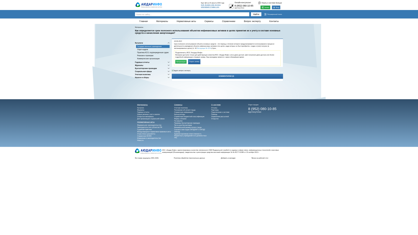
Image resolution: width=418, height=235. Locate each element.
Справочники (228, 21)
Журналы (139, 65)
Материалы (162, 21)
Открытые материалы (145, 116)
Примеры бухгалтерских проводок (187, 123)
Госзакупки (178, 121)
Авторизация (180, 62)
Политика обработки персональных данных (189, 158)
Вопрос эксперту (252, 21)
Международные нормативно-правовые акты (154, 132)
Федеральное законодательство (149, 125)
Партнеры (215, 110)
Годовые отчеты (142, 62)
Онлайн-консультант (243, 2)
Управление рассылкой (220, 116)
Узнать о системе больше (271, 3)
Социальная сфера (143, 71)
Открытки (214, 119)
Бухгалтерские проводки (146, 68)
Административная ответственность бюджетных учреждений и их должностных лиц (190, 135)
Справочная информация (183, 112)
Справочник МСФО (144, 136)
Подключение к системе (220, 112)
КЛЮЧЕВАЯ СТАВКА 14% (210, 7)
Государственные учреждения (149, 46)
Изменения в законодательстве (149, 138)
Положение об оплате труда (184, 110)
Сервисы (209, 21)
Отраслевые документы (146, 134)
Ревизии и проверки (145, 55)
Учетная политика (143, 74)
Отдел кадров (142, 49)
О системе (216, 105)
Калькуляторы (179, 114)
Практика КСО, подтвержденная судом (153, 52)
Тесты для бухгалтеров (183, 125)
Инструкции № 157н (204, 48)
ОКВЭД (177, 132)
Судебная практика (144, 129)
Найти (256, 14)
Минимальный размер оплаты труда (187, 127)
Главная (143, 21)
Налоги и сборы (142, 77)
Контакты (274, 21)
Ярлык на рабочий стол (259, 158)
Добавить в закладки (228, 158)
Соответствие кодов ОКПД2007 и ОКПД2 (189, 129)
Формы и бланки (180, 119)
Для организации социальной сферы (151, 119)
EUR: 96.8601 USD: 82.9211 (211, 5)
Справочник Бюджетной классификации (189, 116)
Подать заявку (194, 61)
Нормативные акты (186, 21)
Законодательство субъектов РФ (149, 127)
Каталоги (139, 43)
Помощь (214, 114)
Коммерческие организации (148, 59)
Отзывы (214, 108)
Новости (140, 140)
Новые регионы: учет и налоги (148, 114)
